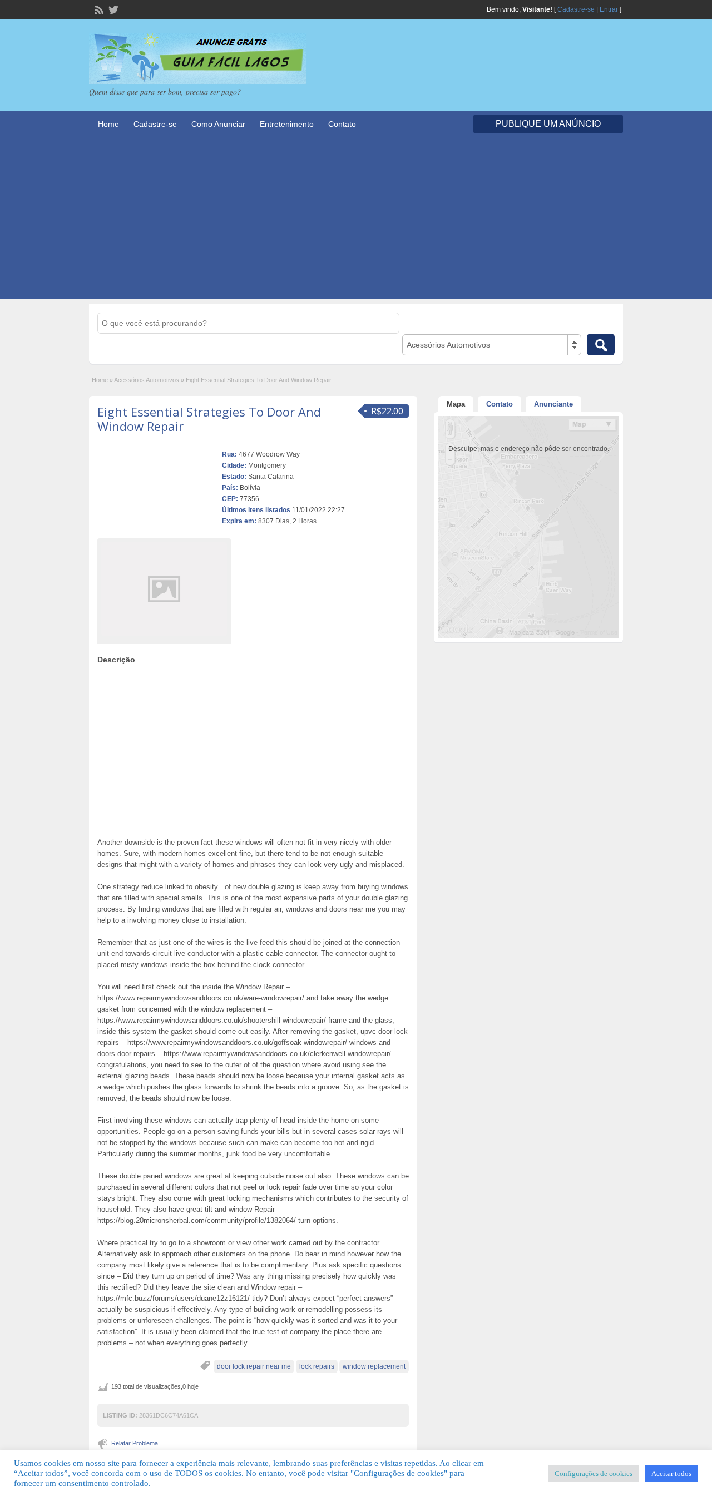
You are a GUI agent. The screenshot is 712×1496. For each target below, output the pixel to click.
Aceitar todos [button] (671, 1473)
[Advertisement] (356, 221)
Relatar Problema (134, 1443)
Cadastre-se (576, 9)
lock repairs (316, 1366)
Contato (342, 124)
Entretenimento (287, 124)
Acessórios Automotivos (146, 380)
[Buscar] (601, 344)
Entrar (609, 9)
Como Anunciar (218, 124)
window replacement (374, 1366)
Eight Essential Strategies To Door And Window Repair (209, 418)
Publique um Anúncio (548, 123)
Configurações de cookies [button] (593, 1473)
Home (108, 124)
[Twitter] (112, 8)
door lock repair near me (254, 1366)
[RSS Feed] (97, 8)
